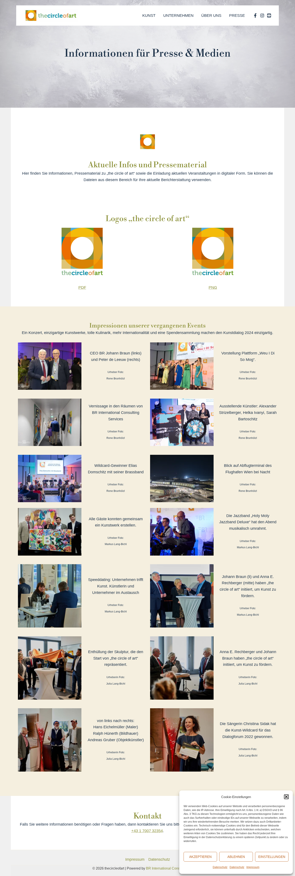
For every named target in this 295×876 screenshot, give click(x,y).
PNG (213, 287)
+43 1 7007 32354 (147, 831)
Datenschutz (220, 867)
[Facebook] (255, 15)
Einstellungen (271, 857)
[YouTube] (269, 15)
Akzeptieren (200, 857)
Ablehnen (236, 857)
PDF (82, 287)
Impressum (252, 867)
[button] (286, 797)
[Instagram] (262, 15)
